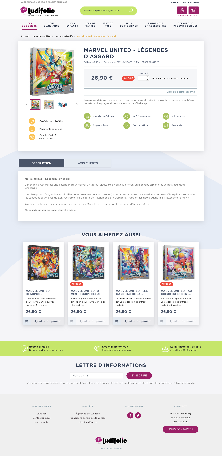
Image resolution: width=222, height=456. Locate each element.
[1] (85, 92)
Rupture (128, 78)
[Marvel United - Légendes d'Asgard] (36, 105)
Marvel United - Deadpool (39, 292)
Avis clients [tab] (88, 163)
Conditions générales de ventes (87, 418)
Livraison (41, 414)
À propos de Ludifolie (88, 414)
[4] (92, 92)
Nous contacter (180, 429)
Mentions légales (88, 422)
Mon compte (41, 422)
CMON (96, 62)
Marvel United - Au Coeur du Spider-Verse (176, 293)
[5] (95, 92)
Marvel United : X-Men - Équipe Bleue (86, 292)
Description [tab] (41, 163)
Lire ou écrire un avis (181, 92)
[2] (87, 92)
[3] (90, 92)
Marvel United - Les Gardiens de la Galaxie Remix (132, 293)
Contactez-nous (42, 418)
